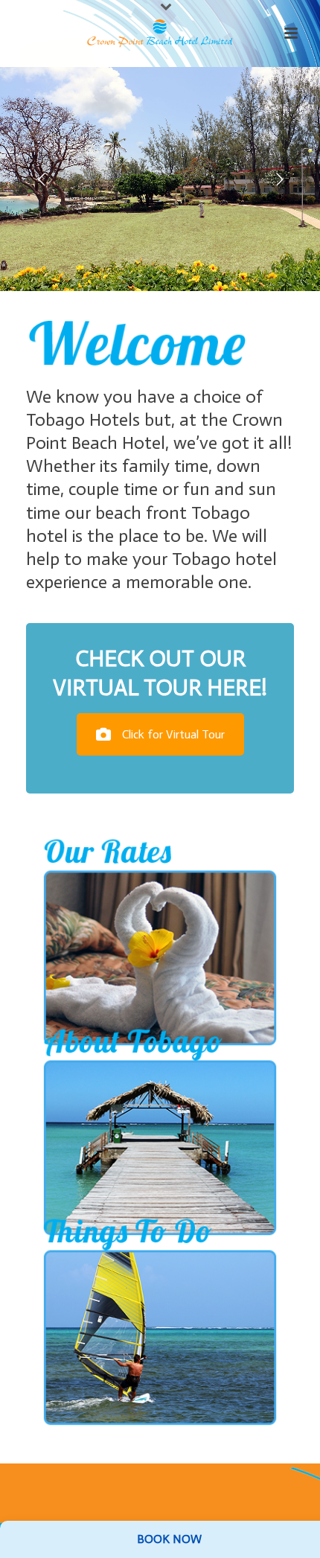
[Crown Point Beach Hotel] (160, 33)
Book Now (169, 1539)
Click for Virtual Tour (173, 734)
